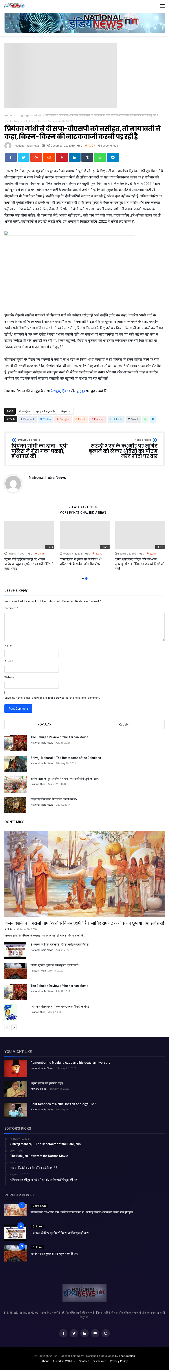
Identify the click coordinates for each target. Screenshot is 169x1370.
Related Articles (82, 507)
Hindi (37, 115)
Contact (84, 1361)
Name (9, 645)
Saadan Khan (38, 784)
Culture (37, 1226)
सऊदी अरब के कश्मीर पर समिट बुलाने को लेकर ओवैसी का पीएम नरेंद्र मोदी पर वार (123, 449)
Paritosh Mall (38, 970)
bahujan (25, 411)
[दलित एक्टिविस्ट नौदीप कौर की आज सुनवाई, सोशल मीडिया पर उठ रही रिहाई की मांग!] (140, 535)
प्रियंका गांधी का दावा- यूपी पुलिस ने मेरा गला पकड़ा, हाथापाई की (39, 449)
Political (18, 121)
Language (23, 115)
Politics (30, 121)
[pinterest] (62, 157)
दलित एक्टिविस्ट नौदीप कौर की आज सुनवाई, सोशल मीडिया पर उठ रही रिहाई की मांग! (139, 564)
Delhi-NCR (39, 1205)
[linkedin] (75, 157)
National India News (27, 145)
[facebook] (11, 157)
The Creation (127, 1355)
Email (8, 661)
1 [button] (83, 578)
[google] (36, 157)
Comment (11, 608)
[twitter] (23, 157)
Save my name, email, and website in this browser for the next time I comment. (52, 697)
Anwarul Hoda (38, 1088)
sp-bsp (67, 411)
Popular (44, 724)
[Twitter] (74, 1333)
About (45, 1361)
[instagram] (105, 1333)
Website (9, 677)
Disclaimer (99, 1361)
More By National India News (83, 512)
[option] (29, 546)
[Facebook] (63, 1333)
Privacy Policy (119, 1361)
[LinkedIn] (84, 1333)
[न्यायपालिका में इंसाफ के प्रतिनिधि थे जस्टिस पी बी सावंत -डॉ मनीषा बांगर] (85, 535)
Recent (124, 724)
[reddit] (49, 157)
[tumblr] (87, 157)
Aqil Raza (9, 929)
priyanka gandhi (46, 411)
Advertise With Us (64, 1361)
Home (8, 115)
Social (41, 121)
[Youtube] (95, 1333)
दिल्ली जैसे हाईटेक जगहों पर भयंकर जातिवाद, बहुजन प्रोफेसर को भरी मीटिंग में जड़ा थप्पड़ (28, 564)
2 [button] (86, 578)
